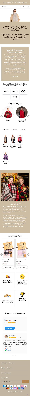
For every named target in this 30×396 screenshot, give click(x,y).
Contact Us (5, 378)
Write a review (9, 328)
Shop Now (15, 76)
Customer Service (7, 363)
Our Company (6, 373)
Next (28, 116)
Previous (1, 116)
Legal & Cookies (7, 368)
